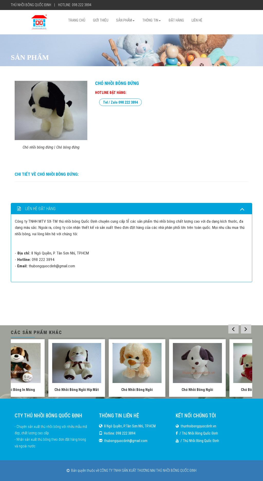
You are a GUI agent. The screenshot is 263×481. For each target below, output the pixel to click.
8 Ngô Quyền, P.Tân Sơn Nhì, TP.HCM (130, 426)
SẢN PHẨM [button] (124, 20)
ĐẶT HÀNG (176, 20)
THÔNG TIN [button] (150, 20)
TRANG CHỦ (76, 20)
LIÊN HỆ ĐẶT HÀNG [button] (39, 208)
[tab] (131, 208)
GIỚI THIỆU (100, 20)
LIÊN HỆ (197, 20)
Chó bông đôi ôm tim (222, 390)
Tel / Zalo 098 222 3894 (120, 102)
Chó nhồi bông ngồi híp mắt (41, 390)
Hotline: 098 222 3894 (119, 433)
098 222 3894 (81, 5)
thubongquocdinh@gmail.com (125, 441)
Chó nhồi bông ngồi (101, 390)
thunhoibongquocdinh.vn (198, 426)
